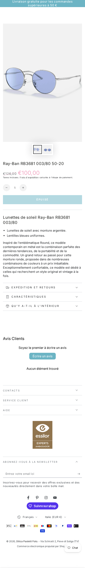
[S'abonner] (79, 473)
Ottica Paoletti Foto (26, 541)
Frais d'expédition (29, 177)
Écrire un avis (42, 356)
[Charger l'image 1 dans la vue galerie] (37, 149)
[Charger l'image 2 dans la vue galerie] (47, 149)
